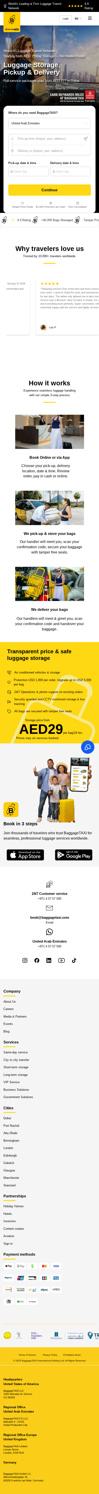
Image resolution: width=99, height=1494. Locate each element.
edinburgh (10, 1155)
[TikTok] (74, 960)
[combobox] (50, 138)
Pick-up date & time (22, 163)
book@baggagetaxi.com (49, 917)
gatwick (8, 1163)
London (8, 1148)
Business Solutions (16, 1089)
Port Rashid (11, 1125)
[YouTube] (61, 960)
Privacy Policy (50, 1355)
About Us (9, 1001)
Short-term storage (15, 1067)
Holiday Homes (13, 1206)
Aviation (8, 1236)
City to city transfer (16, 1060)
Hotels (7, 1214)
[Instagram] (25, 960)
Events (8, 1024)
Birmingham (11, 1140)
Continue (49, 190)
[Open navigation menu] (90, 19)
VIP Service (11, 1082)
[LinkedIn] (49, 960)
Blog (6, 1031)
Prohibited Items (72, 1355)
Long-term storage (15, 1075)
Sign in (8, 1243)
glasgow (9, 1170)
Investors (9, 1221)
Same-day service (15, 1052)
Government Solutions (18, 1097)
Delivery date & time (64, 163)
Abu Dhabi (10, 1133)
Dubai (7, 1118)
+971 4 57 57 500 (49, 898)
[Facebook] (37, 960)
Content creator (13, 1228)
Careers (8, 1009)
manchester (11, 1178)
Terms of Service (28, 1355)
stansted (9, 1185)
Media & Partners (15, 1016)
